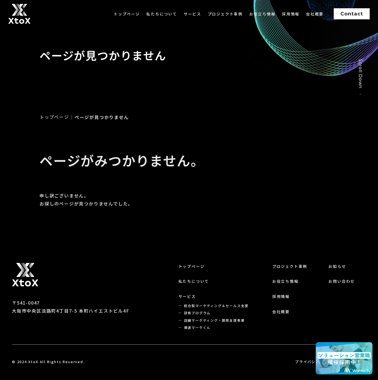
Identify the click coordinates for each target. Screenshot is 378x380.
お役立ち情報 (262, 14)
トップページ (127, 14)
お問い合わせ (341, 281)
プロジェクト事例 (225, 14)
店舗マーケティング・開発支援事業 (214, 320)
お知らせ (337, 266)
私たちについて (161, 14)
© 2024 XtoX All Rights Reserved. (48, 361)
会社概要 (314, 14)
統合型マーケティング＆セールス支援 (216, 305)
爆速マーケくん (197, 327)
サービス (192, 14)
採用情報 (290, 14)
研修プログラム (197, 312)
